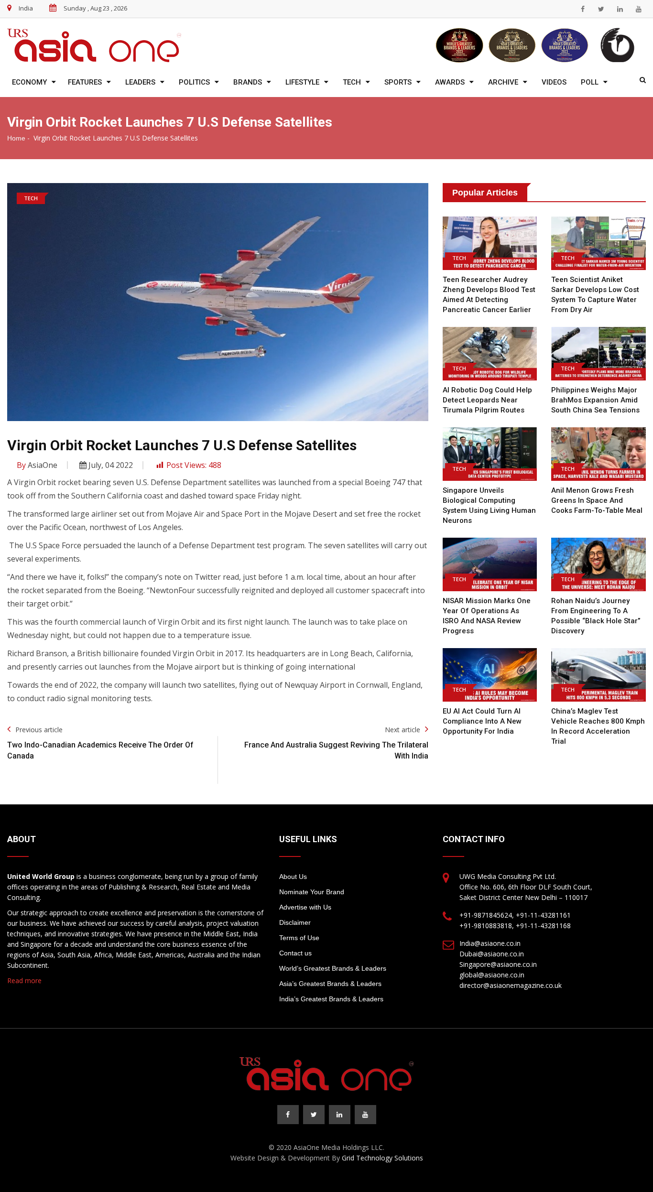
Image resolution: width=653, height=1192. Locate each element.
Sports (398, 82)
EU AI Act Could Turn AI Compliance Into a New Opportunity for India (482, 721)
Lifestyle (302, 82)
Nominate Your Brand (311, 892)
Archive (503, 82)
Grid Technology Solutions (382, 1157)
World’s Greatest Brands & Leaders (332, 968)
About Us (293, 876)
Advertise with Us (305, 907)
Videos (554, 82)
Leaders (140, 82)
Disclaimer (295, 922)
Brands (247, 82)
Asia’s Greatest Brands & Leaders (330, 983)
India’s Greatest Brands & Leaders (331, 999)
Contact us (295, 953)
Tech (352, 82)
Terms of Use (299, 938)
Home (16, 138)
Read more (24, 980)
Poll (590, 82)
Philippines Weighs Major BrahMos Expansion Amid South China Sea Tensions (595, 400)
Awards (450, 82)
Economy (29, 82)
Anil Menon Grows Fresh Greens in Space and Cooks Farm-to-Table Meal (596, 500)
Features (85, 82)
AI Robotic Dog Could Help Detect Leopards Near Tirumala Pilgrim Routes (487, 400)
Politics (194, 82)
